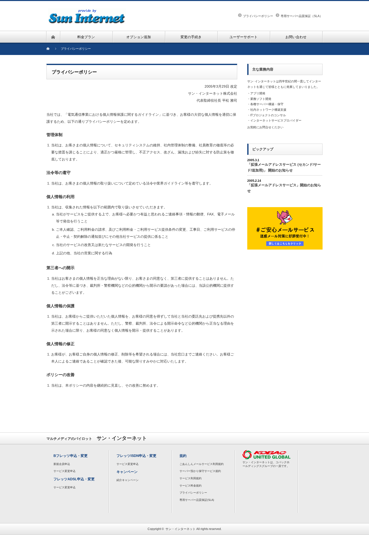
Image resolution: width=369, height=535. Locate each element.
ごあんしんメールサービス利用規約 (201, 463)
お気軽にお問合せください (265, 127)
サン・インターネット (180, 529)
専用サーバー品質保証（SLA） (302, 16)
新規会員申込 (61, 463)
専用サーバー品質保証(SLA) (196, 499)
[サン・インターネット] (87, 11)
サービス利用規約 (190, 478)
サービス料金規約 (190, 485)
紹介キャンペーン (127, 480)
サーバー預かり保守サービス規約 (200, 470)
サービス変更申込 (64, 470)
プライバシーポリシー (258, 16)
